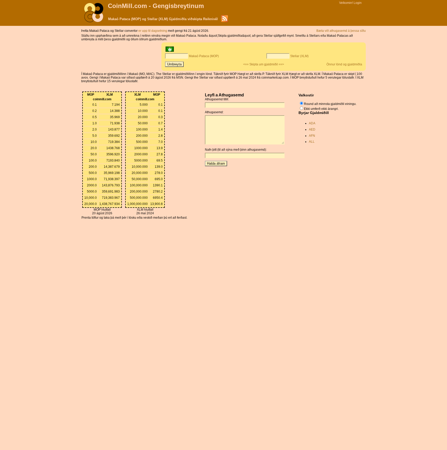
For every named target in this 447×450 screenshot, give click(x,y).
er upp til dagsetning (153, 31)
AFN (312, 136)
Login (358, 3)
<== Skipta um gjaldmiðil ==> (263, 64)
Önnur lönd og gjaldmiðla (344, 64)
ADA (312, 123)
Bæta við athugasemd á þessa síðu (341, 31)
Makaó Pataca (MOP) (204, 56)
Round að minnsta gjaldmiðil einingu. (330, 104)
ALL (312, 141)
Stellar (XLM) (299, 56)
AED (312, 129)
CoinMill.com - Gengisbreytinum (156, 5)
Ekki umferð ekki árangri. (321, 109)
